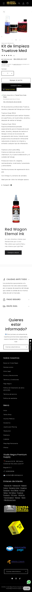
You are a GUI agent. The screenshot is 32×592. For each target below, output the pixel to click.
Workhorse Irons (10, 500)
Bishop (17, 498)
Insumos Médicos (9, 418)
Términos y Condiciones (11, 379)
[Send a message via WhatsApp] (28, 582)
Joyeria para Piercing (10, 427)
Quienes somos (8, 367)
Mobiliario (6, 435)
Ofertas (5, 447)
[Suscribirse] (26, 347)
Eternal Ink (8, 485)
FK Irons (14, 495)
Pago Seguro (7, 383)
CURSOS (6, 439)
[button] (4, 3)
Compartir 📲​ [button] (7, 185)
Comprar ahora (16, 85)
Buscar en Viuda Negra (10, 363)
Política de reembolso (10, 398)
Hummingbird (9, 498)
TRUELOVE (7, 431)
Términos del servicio (10, 394)
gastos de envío (17, 64)
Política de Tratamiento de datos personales (13, 389)
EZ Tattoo (12, 493)
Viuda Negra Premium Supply (13, 587)
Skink (23, 498)
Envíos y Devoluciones (10, 375)
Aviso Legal (7, 371)
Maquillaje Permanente (10, 443)
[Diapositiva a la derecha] (20, 40)
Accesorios (6, 423)
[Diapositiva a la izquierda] (12, 40)
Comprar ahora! (13, 252)
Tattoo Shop (7, 414)
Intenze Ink (16, 485)
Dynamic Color (14, 488)
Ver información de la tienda (12, 102)
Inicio (5, 410)
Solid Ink (22, 495)
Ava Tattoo (14, 490)
